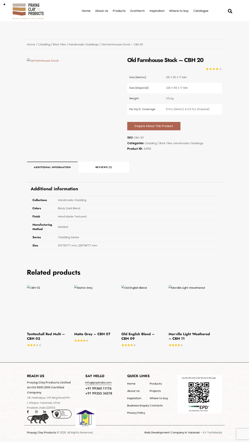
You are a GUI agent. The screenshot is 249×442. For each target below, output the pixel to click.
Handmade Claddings (83, 44)
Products (156, 383)
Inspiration (134, 398)
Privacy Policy (136, 413)
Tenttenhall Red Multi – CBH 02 (46, 336)
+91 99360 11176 (98, 388)
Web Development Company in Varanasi (172, 432)
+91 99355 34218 (98, 393)
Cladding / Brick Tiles (52, 44)
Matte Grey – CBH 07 (92, 334)
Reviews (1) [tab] (104, 167)
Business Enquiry (138, 405)
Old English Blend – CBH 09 (138, 336)
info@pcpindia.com (98, 382)
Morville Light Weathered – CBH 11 (189, 336)
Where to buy (159, 398)
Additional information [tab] (52, 167)
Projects (155, 391)
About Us (133, 391)
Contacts (156, 405)
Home (31, 44)
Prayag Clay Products (41, 432)
